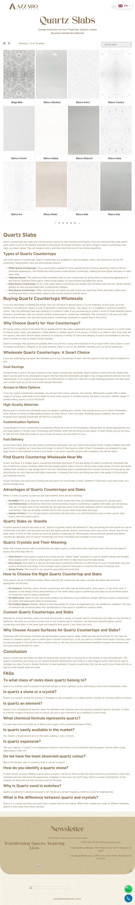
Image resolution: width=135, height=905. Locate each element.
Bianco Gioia (114, 158)
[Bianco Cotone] (19, 154)
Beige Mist (16, 102)
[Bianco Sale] (83, 210)
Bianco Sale (82, 214)
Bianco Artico (83, 102)
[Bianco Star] (116, 210)
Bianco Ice (16, 214)
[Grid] (4, 43)
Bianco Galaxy (51, 158)
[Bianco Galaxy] (51, 154)
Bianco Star (114, 214)
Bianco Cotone (19, 158)
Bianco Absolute (52, 102)
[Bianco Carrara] (116, 98)
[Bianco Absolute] (51, 98)
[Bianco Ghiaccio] (83, 154)
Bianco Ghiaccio (84, 158)
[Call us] (128, 898)
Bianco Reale (50, 214)
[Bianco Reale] (51, 210)
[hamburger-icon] (114, 7)
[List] (9, 43)
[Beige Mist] (19, 98)
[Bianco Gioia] (116, 154)
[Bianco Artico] (83, 98)
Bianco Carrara (116, 102)
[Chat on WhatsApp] (128, 889)
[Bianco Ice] (19, 210)
